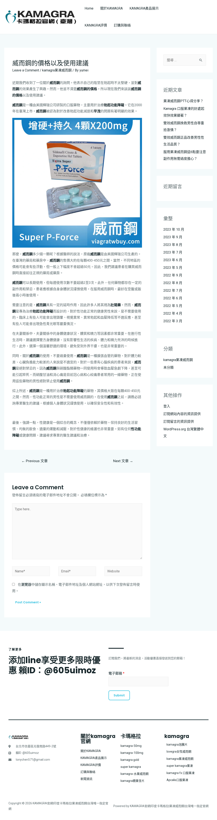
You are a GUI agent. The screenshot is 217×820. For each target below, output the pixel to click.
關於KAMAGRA (111, 8)
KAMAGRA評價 (96, 25)
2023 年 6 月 (172, 260)
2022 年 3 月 (172, 321)
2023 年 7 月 (172, 252)
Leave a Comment (25, 70)
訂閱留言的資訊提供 (178, 422)
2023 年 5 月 (172, 268)
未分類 (168, 367)
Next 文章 (123, 461)
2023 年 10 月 (173, 229)
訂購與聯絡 (122, 25)
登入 (166, 406)
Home (89, 8)
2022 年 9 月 (172, 275)
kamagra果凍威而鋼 (57, 70)
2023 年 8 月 (172, 245)
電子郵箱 (116, 673)
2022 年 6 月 (172, 298)
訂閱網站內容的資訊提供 (182, 414)
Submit (119, 695)
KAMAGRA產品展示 (144, 8)
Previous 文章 (34, 461)
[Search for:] (184, 60)
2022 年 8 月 (172, 283)
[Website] (123, 572)
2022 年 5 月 (172, 306)
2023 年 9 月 (172, 237)
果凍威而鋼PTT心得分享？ (183, 101)
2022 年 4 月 (172, 313)
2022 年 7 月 (172, 291)
